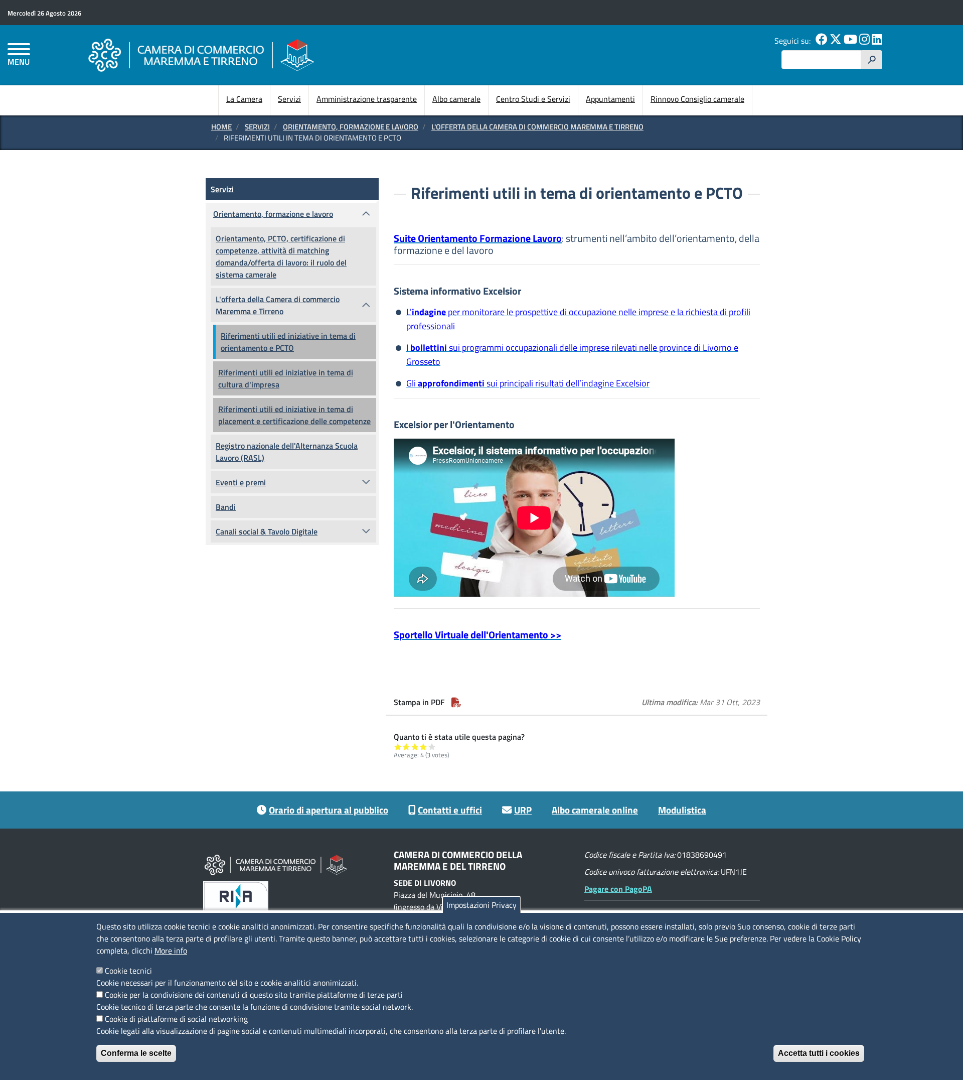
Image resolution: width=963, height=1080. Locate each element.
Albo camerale (456, 99)
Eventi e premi (241, 482)
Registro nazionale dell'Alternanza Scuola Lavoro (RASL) (287, 452)
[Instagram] (864, 41)
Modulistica (682, 809)
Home (221, 126)
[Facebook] (822, 41)
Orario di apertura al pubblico (328, 809)
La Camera (244, 99)
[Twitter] (836, 41)
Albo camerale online (595, 809)
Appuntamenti (610, 99)
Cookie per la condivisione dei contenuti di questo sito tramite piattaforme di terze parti (254, 995)
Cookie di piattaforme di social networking (176, 1019)
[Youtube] (850, 41)
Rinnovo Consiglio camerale (697, 99)
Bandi (226, 507)
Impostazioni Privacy (481, 905)
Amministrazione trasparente (366, 99)
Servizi (289, 99)
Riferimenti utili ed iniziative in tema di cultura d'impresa (285, 378)
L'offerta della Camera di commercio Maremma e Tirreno (537, 126)
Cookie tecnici (128, 971)
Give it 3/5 (415, 746)
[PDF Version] (456, 702)
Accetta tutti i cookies (819, 1053)
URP (523, 809)
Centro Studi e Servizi (533, 99)
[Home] (201, 55)
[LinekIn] (877, 41)
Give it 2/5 (406, 746)
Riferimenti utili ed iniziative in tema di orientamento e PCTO (288, 342)
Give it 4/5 (423, 746)
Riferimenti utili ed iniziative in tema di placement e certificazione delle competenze (294, 415)
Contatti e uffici (450, 809)
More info (170, 950)
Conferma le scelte (136, 1053)
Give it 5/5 (432, 746)
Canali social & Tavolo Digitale (266, 531)
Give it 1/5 (398, 746)
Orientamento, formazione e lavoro (350, 126)
